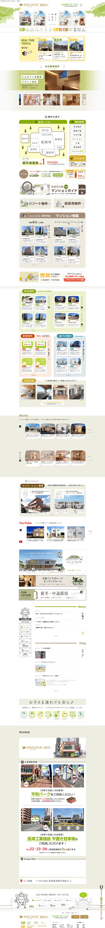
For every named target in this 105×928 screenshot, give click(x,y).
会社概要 (74, 30)
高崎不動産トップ (55, 924)
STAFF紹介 (78, 30)
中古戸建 (36, 30)
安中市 (83, 926)
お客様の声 (61, 926)
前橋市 (78, 926)
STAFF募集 (82, 30)
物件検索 (53, 926)
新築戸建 (32, 30)
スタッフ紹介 (62, 924)
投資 (50, 30)
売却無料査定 (29, 927)
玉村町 (83, 924)
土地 (46, 30)
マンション (41, 30)
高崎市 (78, 924)
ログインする (58, 177)
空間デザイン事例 (70, 926)
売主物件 (27, 30)
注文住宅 (68, 924)
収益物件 (77, 147)
